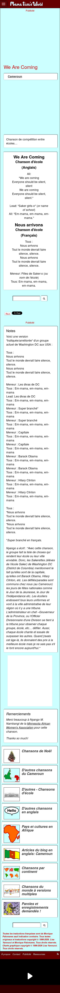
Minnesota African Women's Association (28, 725)
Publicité (27, 953)
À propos (5, 953)
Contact (16, 953)
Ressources (39, 953)
